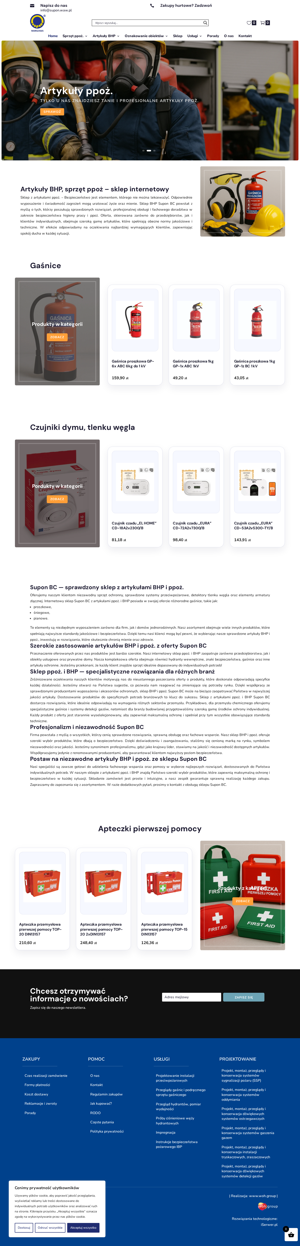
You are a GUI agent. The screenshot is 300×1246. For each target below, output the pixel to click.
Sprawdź (52, 112)
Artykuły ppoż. (76, 90)
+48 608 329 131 (174, 10)
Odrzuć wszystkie (50, 1228)
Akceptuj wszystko (83, 1228)
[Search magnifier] (205, 23)
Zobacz (57, 337)
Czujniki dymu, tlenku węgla (82, 427)
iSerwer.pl (269, 1224)
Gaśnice (45, 265)
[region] (57, 1209)
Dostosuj (24, 1228)
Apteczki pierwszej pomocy (150, 829)
